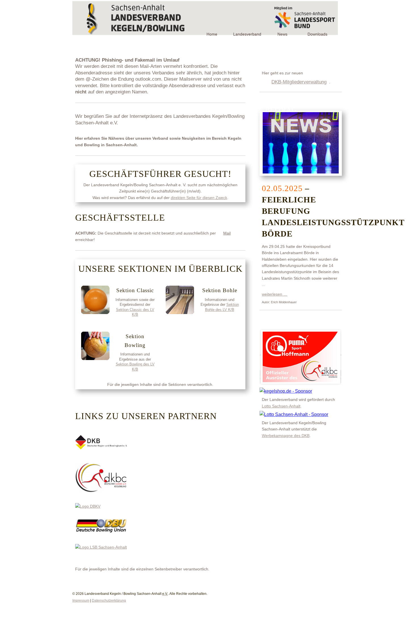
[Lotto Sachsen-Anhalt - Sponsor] (294, 414)
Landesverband (247, 34)
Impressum (80, 601)
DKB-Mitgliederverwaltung (299, 82)
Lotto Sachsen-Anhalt (281, 406)
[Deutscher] (101, 448)
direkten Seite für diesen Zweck (199, 197)
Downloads (317, 34)
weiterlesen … (274, 294)
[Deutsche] (101, 532)
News (282, 34)
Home (212, 34)
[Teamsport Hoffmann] (301, 384)
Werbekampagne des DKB (285, 435)
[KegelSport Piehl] (286, 391)
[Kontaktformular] (336, 590)
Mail (227, 233)
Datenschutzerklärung (109, 601)
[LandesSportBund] (101, 547)
